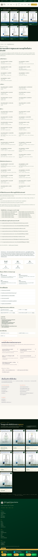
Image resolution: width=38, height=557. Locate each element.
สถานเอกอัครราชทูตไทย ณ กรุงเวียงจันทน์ (25, 97)
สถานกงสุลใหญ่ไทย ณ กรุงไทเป (5, 78)
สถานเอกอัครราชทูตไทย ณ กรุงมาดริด (6, 127)
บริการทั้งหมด (2, 512)
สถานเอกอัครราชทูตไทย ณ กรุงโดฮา (6, 186)
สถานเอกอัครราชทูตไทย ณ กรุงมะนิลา (6, 97)
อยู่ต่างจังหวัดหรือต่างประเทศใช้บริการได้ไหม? (8, 295)
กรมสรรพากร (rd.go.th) (5, 321)
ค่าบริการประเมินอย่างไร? (5, 298)
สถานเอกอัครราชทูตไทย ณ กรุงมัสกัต (24, 186)
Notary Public (3, 517)
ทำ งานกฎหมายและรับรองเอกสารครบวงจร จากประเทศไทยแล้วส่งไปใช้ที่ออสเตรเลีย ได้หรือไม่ (15, 225)
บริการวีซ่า (3, 335)
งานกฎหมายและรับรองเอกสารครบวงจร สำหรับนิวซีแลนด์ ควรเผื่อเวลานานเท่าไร (13, 236)
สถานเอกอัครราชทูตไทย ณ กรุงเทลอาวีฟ (7, 180)
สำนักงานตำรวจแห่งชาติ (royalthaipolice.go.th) (8, 322)
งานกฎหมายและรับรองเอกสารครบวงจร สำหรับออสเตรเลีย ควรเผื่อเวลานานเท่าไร (13, 228)
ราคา (14, 4)
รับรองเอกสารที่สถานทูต (23, 391)
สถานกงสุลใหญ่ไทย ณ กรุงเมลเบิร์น (24, 170)
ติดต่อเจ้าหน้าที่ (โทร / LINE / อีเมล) (6, 402)
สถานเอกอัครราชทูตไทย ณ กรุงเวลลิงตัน (7, 175)
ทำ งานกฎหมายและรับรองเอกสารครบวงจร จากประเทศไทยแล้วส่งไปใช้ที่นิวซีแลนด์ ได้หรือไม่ (14, 233)
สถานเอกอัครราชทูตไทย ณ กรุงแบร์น (24, 127)
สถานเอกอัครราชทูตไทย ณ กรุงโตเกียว (6, 61)
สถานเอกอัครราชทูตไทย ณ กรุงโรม (24, 122)
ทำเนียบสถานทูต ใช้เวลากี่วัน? (6, 290)
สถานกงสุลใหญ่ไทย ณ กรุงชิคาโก (24, 148)
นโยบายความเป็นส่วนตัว (4, 537)
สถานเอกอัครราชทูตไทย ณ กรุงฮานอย (24, 92)
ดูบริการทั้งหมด (3, 399)
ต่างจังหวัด (2, 525)
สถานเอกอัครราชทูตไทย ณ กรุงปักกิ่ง (24, 66)
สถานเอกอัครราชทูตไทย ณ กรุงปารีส (24, 111)
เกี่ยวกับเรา (19, 4)
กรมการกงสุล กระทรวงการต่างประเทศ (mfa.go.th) (8, 319)
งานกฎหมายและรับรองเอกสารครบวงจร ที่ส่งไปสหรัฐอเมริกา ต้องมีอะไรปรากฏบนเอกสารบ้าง (15, 239)
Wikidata (11, 310)
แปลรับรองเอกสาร (3, 513)
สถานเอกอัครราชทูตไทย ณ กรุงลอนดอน (7, 111)
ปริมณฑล (2, 524)
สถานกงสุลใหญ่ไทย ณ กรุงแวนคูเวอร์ (6, 154)
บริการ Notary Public (4, 391)
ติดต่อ (25, 4)
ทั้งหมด (2, 521)
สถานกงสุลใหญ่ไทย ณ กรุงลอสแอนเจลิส (25, 142)
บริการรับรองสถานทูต (4, 388)
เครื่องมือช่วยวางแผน (3, 532)
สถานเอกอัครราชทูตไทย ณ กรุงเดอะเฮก (7, 122)
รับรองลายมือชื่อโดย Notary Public (24, 388)
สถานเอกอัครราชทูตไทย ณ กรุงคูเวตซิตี (25, 180)
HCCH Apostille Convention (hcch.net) (7, 323)
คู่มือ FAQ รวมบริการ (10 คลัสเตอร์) (13, 245)
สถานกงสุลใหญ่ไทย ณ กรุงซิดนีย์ (6, 170)
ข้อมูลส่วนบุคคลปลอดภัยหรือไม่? (6, 303)
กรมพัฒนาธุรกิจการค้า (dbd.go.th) (6, 320)
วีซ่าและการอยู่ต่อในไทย (23, 394)
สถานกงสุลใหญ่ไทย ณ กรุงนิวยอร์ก (6, 148)
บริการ (11, 4)
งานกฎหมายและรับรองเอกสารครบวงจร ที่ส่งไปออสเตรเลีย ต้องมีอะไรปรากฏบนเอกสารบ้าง (14, 223)
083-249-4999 (25, 1)
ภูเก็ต (8, 4)
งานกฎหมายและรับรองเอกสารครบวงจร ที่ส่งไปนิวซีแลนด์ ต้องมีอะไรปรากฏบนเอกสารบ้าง (14, 231)
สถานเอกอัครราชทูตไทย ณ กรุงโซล (6, 66)
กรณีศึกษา (16, 4)
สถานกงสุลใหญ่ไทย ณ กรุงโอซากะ (24, 61)
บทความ (22, 4)
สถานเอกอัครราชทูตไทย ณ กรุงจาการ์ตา (7, 92)
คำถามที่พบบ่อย (3, 400)
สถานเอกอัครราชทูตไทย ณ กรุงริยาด (24, 175)
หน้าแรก (2, 44)
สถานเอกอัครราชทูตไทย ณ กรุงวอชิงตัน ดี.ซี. (7, 142)
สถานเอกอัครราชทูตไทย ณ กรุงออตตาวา (25, 154)
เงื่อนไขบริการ (2, 536)
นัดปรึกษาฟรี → (3, 548)
